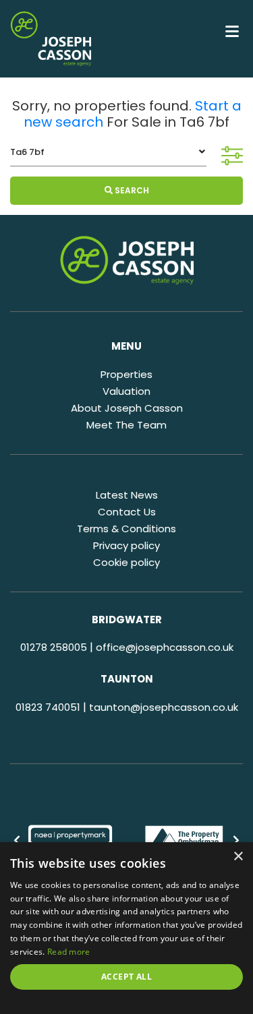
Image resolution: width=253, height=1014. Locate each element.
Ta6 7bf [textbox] (27, 152)
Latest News (127, 495)
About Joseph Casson (127, 408)
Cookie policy (126, 562)
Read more (68, 951)
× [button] (238, 857)
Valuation (126, 391)
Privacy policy (126, 545)
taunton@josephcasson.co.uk (163, 707)
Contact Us (127, 512)
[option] (70, 840)
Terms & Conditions (126, 528)
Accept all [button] (126, 976)
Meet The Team (126, 425)
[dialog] (126, 928)
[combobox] (108, 152)
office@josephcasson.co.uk (164, 647)
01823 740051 (48, 707)
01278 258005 (53, 647)
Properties (126, 374)
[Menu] (232, 30)
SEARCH (131, 190)
